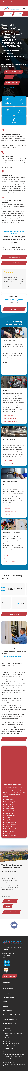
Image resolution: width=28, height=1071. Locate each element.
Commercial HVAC (9, 997)
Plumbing (6, 1001)
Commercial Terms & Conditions (13, 1014)
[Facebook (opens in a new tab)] (5, 964)
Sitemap (5, 1006)
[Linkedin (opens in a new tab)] (5, 961)
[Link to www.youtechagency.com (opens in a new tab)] (8, 982)
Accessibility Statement (10, 1019)
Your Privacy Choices (9, 1023)
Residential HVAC (8, 993)
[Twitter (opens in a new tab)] (8, 964)
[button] (24, 8)
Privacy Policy (7, 1010)
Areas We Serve (8, 988)
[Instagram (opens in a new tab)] (8, 961)
